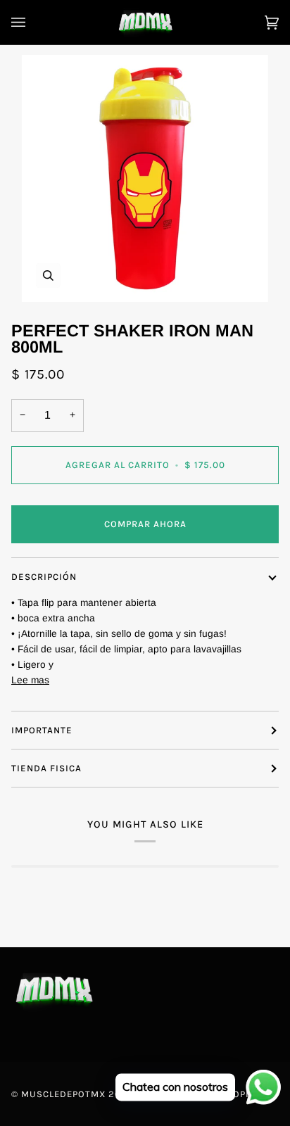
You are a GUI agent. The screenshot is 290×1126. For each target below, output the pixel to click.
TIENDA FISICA (46, 768)
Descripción (44, 576)
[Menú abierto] (32, 22)
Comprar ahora (145, 524)
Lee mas (30, 680)
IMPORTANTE (41, 730)
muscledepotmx (63, 1094)
